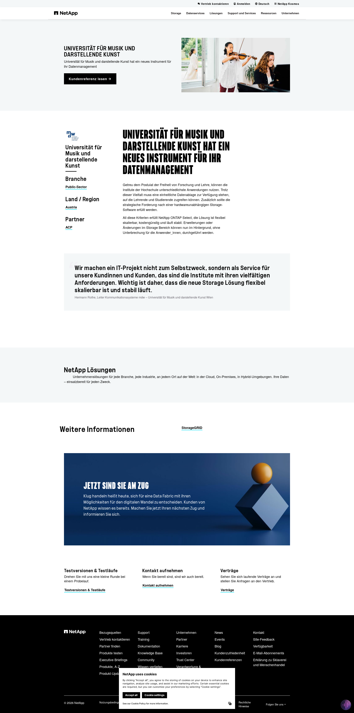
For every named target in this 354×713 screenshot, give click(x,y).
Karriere (182, 646)
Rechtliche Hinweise (245, 704)
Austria (71, 207)
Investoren (184, 652)
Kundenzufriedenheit (230, 652)
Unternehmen (186, 632)
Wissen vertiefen (150, 666)
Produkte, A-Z (109, 666)
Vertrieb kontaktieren (114, 639)
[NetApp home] (66, 13)
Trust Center (185, 659)
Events (220, 639)
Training (143, 639)
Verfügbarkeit (263, 646)
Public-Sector (76, 186)
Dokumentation (149, 646)
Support (144, 632)
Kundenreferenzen (228, 659)
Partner (181, 639)
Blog (218, 646)
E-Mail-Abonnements (268, 652)
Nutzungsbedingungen (112, 702)
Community (146, 659)
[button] (176, 13)
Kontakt (258, 632)
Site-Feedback (264, 639)
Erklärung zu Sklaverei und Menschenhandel (269, 662)
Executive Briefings (113, 659)
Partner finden (109, 646)
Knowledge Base (150, 652)
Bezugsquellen (110, 632)
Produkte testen (111, 652)
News (219, 632)
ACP (68, 227)
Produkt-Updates (111, 673)
